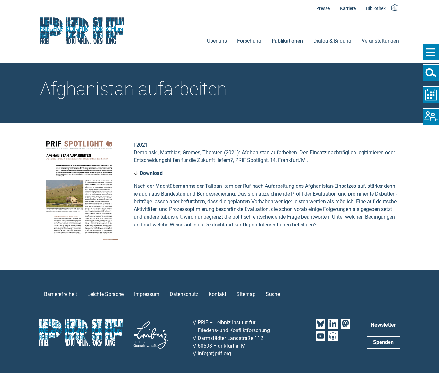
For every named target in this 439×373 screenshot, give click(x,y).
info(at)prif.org (214, 353)
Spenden (383, 342)
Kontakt (217, 294)
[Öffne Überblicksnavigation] (431, 52)
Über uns (217, 41)
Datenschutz (184, 294)
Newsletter (383, 325)
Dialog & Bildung (332, 41)
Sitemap (246, 294)
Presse (323, 8)
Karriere (348, 8)
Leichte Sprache (105, 294)
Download (151, 173)
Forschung (249, 41)
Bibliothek (376, 8)
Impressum (146, 294)
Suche (273, 294)
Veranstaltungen (380, 41)
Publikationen (287, 41)
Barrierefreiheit (60, 294)
